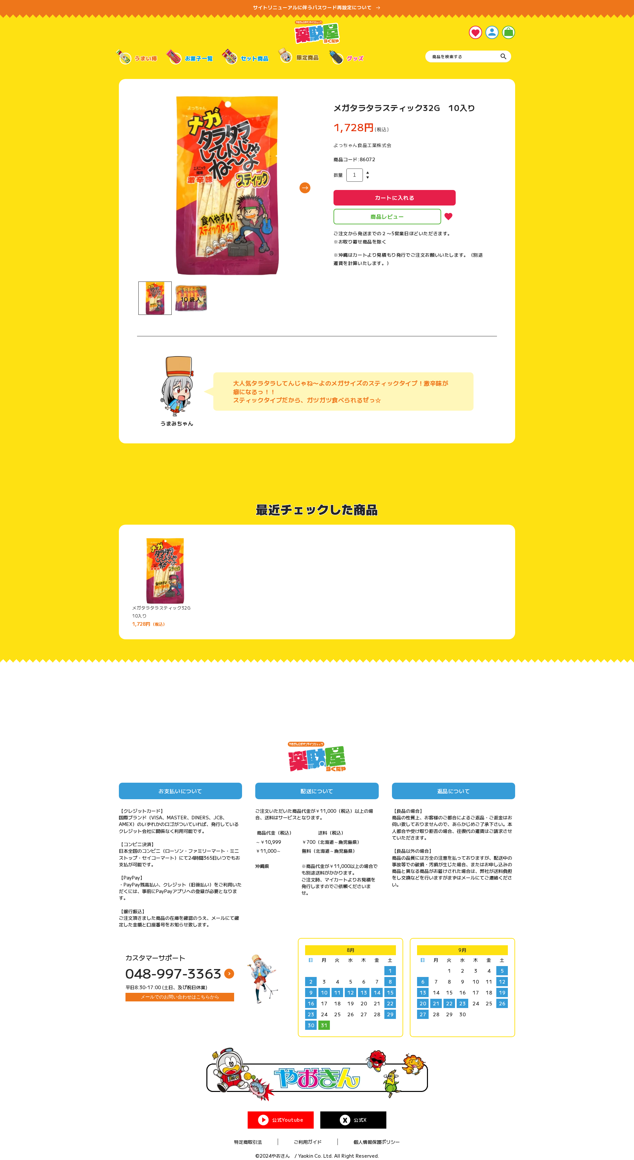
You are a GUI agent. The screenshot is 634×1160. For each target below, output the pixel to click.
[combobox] (468, 56)
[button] (508, 32)
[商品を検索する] (503, 56)
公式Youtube (287, 1119)
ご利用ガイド (308, 1142)
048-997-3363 (173, 973)
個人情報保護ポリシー (377, 1142)
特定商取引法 (248, 1142)
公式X (360, 1119)
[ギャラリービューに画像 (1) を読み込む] (155, 298)
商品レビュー (387, 216)
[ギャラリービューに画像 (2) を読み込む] (191, 298)
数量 (338, 175)
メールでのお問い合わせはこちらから (180, 996)
